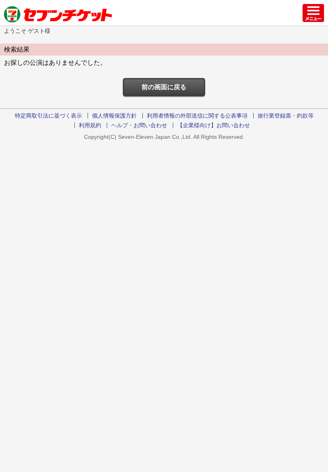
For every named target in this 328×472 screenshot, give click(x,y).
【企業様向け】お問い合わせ (213, 125)
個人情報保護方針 (114, 115)
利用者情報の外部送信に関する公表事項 (197, 115)
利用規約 (90, 125)
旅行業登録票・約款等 (286, 115)
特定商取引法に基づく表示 (48, 115)
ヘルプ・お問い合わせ (139, 125)
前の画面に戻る (164, 87)
